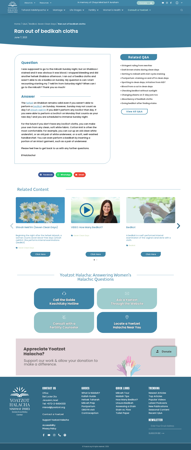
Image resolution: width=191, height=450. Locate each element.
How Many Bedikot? (127, 399)
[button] (46, 174)
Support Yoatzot (51, 419)
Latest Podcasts (158, 403)
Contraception (90, 413)
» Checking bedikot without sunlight (138, 90)
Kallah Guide (89, 396)
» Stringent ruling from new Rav (136, 65)
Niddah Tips (122, 396)
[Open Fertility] (98, 10)
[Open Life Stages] (83, 10)
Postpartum (88, 406)
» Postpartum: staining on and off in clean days (144, 78)
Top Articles (155, 396)
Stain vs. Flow (123, 409)
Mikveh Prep (88, 403)
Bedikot (33, 23)
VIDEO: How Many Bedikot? (87, 227)
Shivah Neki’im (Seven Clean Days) (37, 227)
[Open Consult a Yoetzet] (150, 10)
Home (17, 23)
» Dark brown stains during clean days (139, 69)
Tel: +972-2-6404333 (53, 403)
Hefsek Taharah (90, 399)
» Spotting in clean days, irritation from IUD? (143, 82)
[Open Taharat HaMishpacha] (48, 10)
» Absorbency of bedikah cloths (136, 99)
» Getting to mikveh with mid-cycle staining (142, 74)
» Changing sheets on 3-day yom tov (139, 94)
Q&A (24, 23)
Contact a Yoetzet (53, 414)
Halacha (64, 419)
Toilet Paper (122, 413)
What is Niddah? (91, 393)
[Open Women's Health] (122, 10)
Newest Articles (157, 393)
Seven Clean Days (47, 23)
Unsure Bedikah (124, 403)
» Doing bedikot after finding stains (138, 103)
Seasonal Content (159, 409)
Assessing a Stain (126, 406)
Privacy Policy (49, 428)
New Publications (158, 406)
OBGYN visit (88, 409)
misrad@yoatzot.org (53, 407)
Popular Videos (157, 399)
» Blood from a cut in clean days (136, 86)
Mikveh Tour (122, 393)
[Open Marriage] (64, 10)
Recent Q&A (155, 413)
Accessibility (48, 425)
